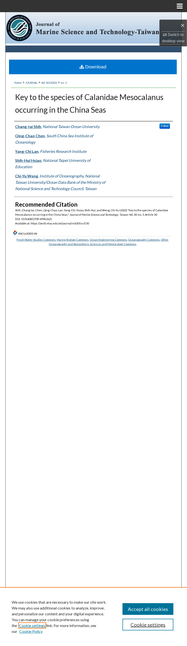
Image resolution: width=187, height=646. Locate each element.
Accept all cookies (148, 609)
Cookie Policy (31, 631)
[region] (93, 616)
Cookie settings (32, 625)
